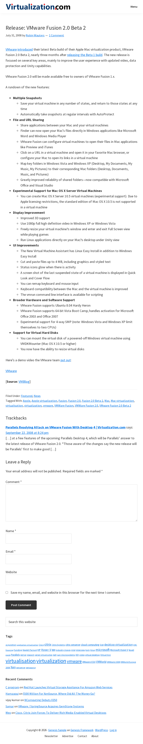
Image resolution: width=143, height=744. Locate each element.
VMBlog (24, 381)
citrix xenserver (73, 644)
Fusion (62, 401)
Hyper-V (46, 650)
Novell (131, 650)
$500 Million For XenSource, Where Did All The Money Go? (59, 693)
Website (11, 572)
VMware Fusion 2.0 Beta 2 (115, 405)
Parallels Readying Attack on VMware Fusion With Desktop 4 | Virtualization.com (65, 427)
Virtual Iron (105, 655)
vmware (48, 405)
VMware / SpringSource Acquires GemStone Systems (51, 706)
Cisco (41, 644)
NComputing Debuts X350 (40, 700)
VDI (77, 654)
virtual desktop (92, 654)
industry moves (63, 650)
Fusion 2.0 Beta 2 (92, 401)
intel (73, 650)
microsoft (103, 649)
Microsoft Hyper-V (119, 649)
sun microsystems (66, 654)
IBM (53, 650)
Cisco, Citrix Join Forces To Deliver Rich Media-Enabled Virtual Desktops (60, 713)
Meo (8, 713)
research (30, 655)
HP (39, 650)
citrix (47, 644)
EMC (135, 645)
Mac (106, 401)
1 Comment (56, 35)
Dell (102, 644)
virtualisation (14, 405)
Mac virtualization (122, 401)
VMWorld (101, 662)
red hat (23, 655)
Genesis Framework (82, 730)
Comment (14, 482)
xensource (31, 667)
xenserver (20, 667)
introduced (25, 49)
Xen (13, 667)
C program (12, 687)
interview (80, 650)
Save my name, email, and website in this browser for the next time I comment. (66, 592)
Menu (134, 6)
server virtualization (44, 655)
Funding (18, 650)
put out (66, 360)
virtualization (33, 405)
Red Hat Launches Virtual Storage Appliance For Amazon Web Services (68, 687)
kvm (87, 650)
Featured (26, 396)
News (37, 396)
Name (11, 531)
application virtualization (27, 645)
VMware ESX (89, 662)
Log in (113, 730)
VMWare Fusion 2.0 (86, 405)
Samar (10, 706)
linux (92, 650)
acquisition (11, 645)
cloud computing (90, 644)
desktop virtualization (118, 644)
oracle (8, 655)
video (82, 654)
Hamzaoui (12, 693)
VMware (11, 49)
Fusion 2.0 (74, 401)
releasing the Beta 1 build (84, 55)
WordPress (101, 730)
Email (11, 551)
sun (55, 654)
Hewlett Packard (30, 650)
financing (9, 650)
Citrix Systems (58, 644)
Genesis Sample (57, 730)
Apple (26, 401)
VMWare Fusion (64, 405)
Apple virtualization (44, 401)
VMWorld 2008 (113, 662)
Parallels (15, 654)
